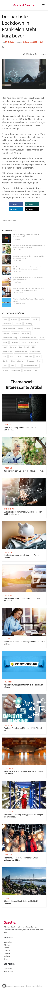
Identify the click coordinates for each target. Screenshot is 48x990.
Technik (6, 948)
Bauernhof (14, 319)
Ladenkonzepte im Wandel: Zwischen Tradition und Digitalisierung (28, 257)
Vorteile (5, 370)
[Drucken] (4, 47)
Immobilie (15, 333)
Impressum (8, 969)
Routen (38, 356)
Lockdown (12, 220)
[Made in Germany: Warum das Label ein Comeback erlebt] (6, 238)
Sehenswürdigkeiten (17, 361)
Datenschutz (8, 971)
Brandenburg (25, 319)
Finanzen (8, 552)
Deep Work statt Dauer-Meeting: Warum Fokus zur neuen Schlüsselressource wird (28, 289)
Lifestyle (8, 468)
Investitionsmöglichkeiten (28, 338)
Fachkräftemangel (9, 328)
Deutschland (7, 324)
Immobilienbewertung (10, 338)
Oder (11, 356)
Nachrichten (10, 509)
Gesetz (28, 328)
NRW (4, 356)
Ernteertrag (28, 324)
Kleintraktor (14, 342)
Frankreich (5, 220)
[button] (16, 204)
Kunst (5, 347)
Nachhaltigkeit (35, 352)
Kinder (5, 342)
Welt (41, 42)
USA (19, 366)
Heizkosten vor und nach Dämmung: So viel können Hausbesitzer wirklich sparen (27, 268)
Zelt (35, 370)
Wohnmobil (27, 370)
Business (8, 425)
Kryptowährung (34, 342)
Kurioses (13, 347)
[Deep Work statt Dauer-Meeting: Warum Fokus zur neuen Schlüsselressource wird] (6, 292)
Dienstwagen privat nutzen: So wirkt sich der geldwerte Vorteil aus (28, 279)
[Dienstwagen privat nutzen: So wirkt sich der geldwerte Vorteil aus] (6, 281)
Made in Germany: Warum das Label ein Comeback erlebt (26, 236)
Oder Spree (28, 356)
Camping (35, 319)
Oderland (19, 356)
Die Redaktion (10, 42)
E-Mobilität (18, 324)
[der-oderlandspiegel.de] (24, 5)
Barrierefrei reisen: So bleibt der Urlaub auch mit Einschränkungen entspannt (29, 246)
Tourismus (30, 361)
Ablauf (5, 319)
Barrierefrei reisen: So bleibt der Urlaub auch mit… (24, 471)
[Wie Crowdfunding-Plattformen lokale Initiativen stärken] (6, 302)
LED (33, 347)
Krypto (24, 342)
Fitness (20, 328)
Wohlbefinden (15, 370)
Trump (39, 361)
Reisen (7, 898)
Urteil (12, 366)
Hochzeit (6, 333)
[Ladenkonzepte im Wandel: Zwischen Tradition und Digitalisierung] (6, 259)
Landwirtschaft (24, 347)
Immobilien (25, 333)
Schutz (5, 361)
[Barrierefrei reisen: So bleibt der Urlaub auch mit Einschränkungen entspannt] (6, 249)
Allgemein (8, 768)
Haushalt (37, 328)
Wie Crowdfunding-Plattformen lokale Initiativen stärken (29, 300)
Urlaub (5, 366)
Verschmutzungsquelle (31, 366)
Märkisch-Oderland (21, 352)
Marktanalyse (7, 352)
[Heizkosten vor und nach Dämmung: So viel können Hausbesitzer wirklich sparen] (6, 270)
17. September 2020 (29, 42)
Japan (42, 338)
